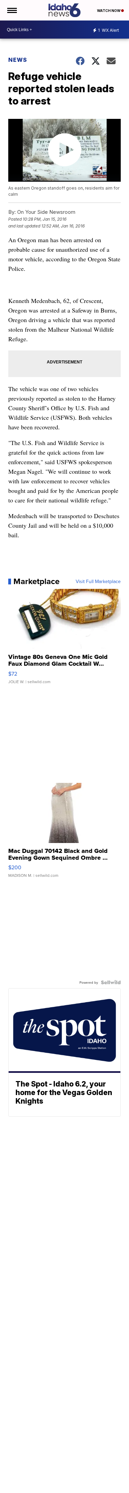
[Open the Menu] (11, 10)
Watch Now (109, 11)
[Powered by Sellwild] (111, 982)
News (17, 59)
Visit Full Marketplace (98, 581)
